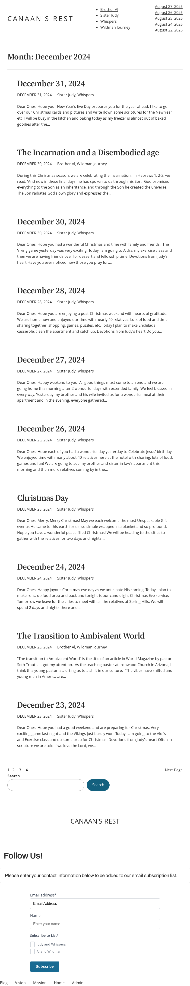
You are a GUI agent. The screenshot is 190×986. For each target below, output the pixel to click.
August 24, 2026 (169, 24)
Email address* (43, 895)
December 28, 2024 (51, 290)
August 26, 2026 (169, 12)
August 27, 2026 (169, 6)
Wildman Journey (115, 27)
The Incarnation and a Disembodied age (88, 152)
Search (13, 775)
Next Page (174, 769)
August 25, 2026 (169, 18)
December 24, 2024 (51, 567)
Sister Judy (109, 15)
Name (35, 915)
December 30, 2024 (51, 221)
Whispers (108, 21)
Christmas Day (43, 498)
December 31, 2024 (51, 83)
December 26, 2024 (51, 429)
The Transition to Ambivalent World (81, 636)
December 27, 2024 (51, 360)
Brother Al (109, 9)
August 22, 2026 (169, 30)
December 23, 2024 (51, 705)
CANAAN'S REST (40, 18)
